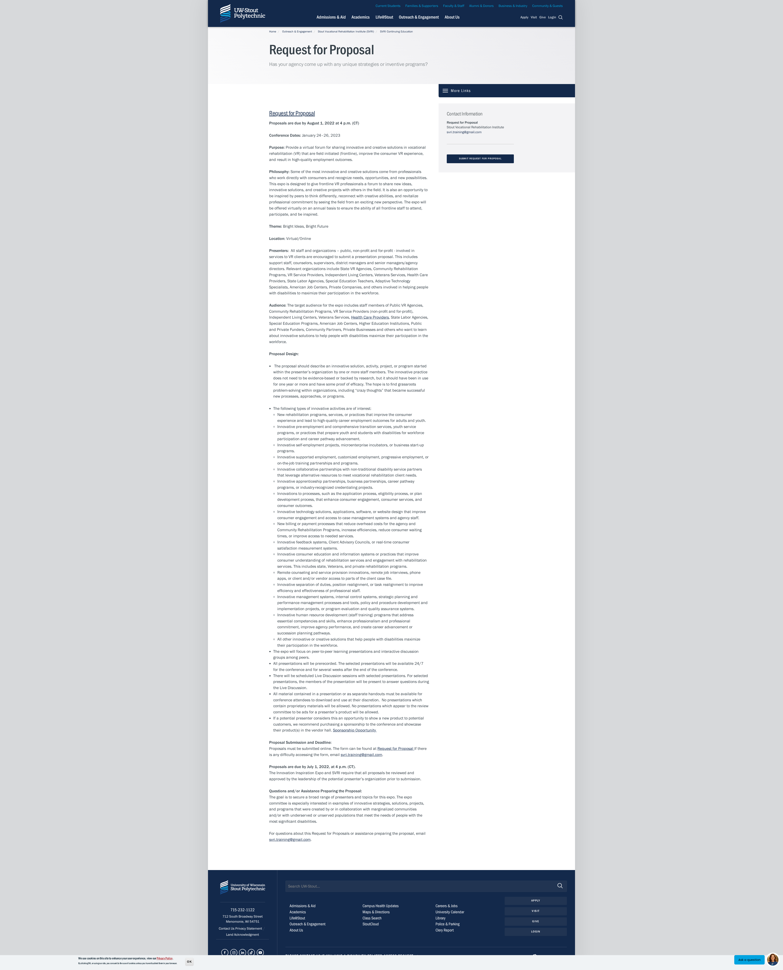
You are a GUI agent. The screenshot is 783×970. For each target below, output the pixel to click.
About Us (452, 17)
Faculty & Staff (453, 6)
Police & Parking (448, 924)
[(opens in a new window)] (224, 952)
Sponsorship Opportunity (355, 730)
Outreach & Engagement (419, 17)
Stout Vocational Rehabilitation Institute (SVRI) (346, 31)
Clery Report (445, 930)
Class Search (372, 918)
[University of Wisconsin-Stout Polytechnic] (242, 891)
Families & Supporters (421, 6)
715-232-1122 (242, 909)
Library (441, 918)
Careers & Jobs (447, 905)
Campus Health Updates (381, 905)
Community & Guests (547, 6)
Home (272, 31)
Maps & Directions (376, 912)
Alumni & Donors (481, 6)
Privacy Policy (165, 958)
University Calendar (450, 912)
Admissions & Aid (331, 17)
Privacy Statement (249, 929)
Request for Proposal (292, 113)
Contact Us (227, 929)
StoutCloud (371, 924)
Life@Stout (384, 17)
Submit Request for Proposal (480, 158)
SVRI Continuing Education (396, 31)
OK (189, 961)
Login (552, 17)
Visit (534, 17)
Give (542, 17)
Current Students (388, 6)
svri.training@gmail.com (361, 754)
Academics (361, 17)
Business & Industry (513, 6)
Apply (524, 17)
